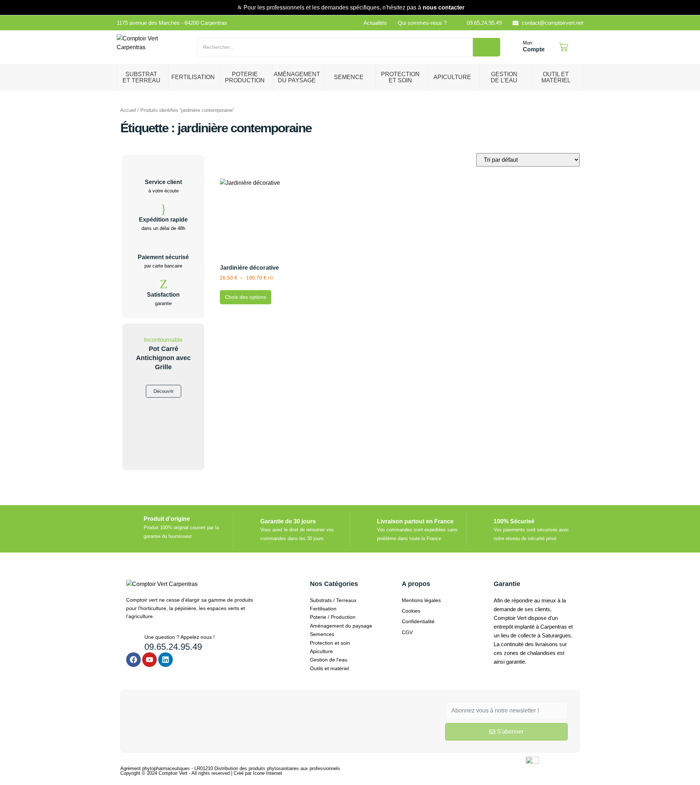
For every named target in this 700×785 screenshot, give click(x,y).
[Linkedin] (165, 659)
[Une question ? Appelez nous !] (132, 639)
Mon (527, 43)
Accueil (128, 110)
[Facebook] (133, 659)
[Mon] (515, 47)
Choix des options (245, 297)
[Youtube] (149, 659)
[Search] (486, 47)
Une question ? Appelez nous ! (179, 637)
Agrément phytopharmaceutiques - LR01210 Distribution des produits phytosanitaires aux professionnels (230, 768)
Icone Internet (267, 773)
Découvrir (163, 391)
